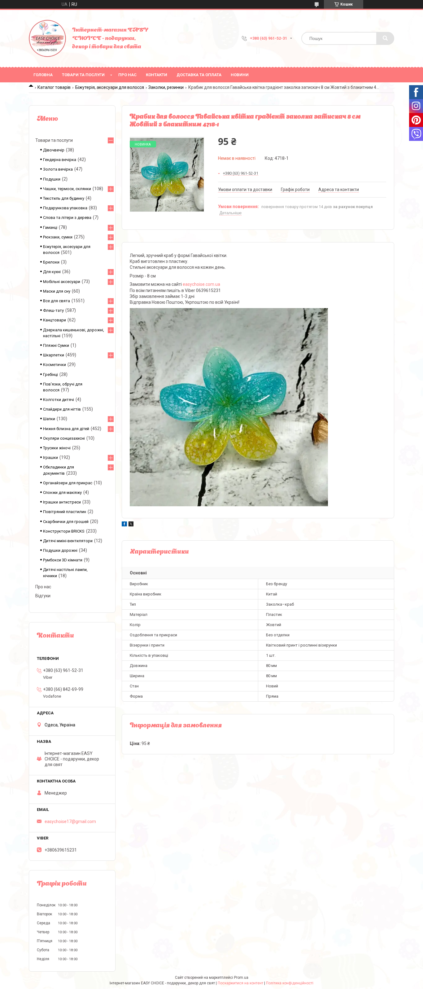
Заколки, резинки (166, 87)
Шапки (49, 418)
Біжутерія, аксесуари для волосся (109, 87)
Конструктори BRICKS (64, 531)
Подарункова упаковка (65, 208)
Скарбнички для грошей (66, 521)
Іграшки (50, 457)
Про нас (127, 74)
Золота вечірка (58, 169)
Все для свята (56, 300)
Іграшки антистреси (62, 502)
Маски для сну (56, 291)
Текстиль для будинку (63, 198)
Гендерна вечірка (59, 159)
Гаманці (50, 227)
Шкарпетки (53, 355)
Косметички (54, 364)
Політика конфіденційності (289, 983)
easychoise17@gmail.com (70, 821)
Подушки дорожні (60, 550)
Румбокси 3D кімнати (62, 560)
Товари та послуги (83, 74)
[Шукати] (385, 38)
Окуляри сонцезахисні (64, 438)
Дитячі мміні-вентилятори (68, 540)
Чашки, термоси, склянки (67, 188)
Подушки (51, 179)
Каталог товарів (54, 87)
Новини (240, 74)
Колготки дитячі (58, 399)
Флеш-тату (53, 310)
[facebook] (124, 524)
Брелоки (51, 262)
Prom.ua (241, 977)
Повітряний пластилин (64, 511)
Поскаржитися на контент (240, 983)
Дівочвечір (53, 150)
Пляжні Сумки (56, 345)
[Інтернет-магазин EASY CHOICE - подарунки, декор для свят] (47, 38)
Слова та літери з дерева (67, 217)
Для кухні (52, 271)
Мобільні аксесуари (61, 281)
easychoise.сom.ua (201, 284)
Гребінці (50, 374)
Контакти (156, 74)
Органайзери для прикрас (67, 483)
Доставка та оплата (199, 74)
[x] (131, 524)
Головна (43, 74)
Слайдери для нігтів (62, 409)
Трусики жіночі (57, 448)
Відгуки (42, 595)
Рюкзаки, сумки (57, 237)
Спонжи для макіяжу (62, 492)
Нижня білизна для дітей (66, 428)
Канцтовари (54, 320)
